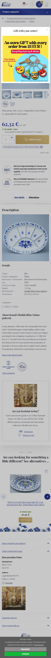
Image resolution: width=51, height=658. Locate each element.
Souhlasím (25, 654)
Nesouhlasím (25, 649)
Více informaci (39, 645)
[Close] (47, 29)
